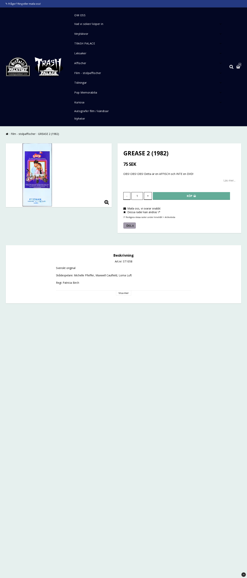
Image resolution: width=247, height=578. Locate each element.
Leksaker (80, 53)
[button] (238, 67)
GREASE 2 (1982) (48, 134)
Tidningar (80, 82)
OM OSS (79, 15)
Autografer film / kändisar (91, 111)
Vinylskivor (81, 34)
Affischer (80, 63)
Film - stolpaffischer (87, 73)
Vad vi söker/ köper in (88, 24)
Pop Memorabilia (85, 92)
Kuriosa (79, 102)
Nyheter (79, 118)
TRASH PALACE (84, 43)
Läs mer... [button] (229, 180)
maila (32, 3)
